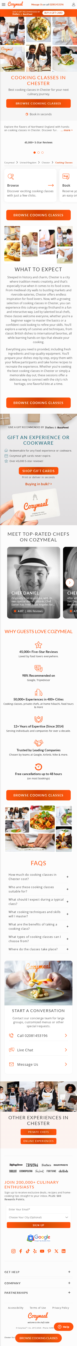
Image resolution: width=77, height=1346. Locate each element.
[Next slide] (70, 582)
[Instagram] (13, 1251)
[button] (3, 4)
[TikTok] (28, 1251)
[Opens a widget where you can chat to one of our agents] (63, 1327)
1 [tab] (34, 152)
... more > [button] (67, 130)
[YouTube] (42, 1251)
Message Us (37, 4)
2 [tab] (38, 152)
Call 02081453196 (32, 1035)
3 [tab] (42, 152)
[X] (56, 1251)
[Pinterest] (49, 1251)
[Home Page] (15, 4)
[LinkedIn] (63, 1251)
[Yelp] (35, 1251)
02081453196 (57, 4)
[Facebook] (20, 1251)
